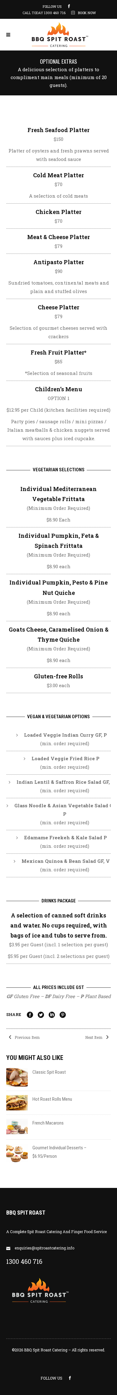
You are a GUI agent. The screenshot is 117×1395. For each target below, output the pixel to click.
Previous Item (27, 1037)
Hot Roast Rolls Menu (52, 1099)
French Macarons (48, 1123)
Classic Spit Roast (49, 1072)
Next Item (94, 1037)
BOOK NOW (87, 12)
